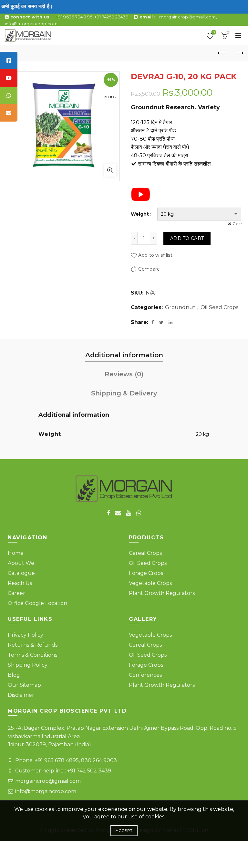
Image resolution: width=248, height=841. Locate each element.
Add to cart (187, 238)
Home (16, 553)
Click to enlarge (110, 170)
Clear (237, 223)
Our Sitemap (24, 685)
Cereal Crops (145, 553)
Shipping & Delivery (124, 393)
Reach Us (20, 583)
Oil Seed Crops (219, 307)
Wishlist (214, 32)
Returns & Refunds (32, 645)
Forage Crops (146, 573)
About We (21, 563)
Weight (140, 214)
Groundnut (180, 307)
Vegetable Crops (150, 583)
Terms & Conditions (32, 655)
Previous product (222, 53)
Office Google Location (37, 603)
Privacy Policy (25, 635)
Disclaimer (21, 695)
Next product (238, 53)
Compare (149, 269)
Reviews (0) (124, 374)
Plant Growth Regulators (162, 593)
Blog (14, 675)
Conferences (145, 675)
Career (16, 593)
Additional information (124, 355)
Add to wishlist (155, 255)
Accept (124, 830)
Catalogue (21, 573)
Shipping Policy (27, 665)
